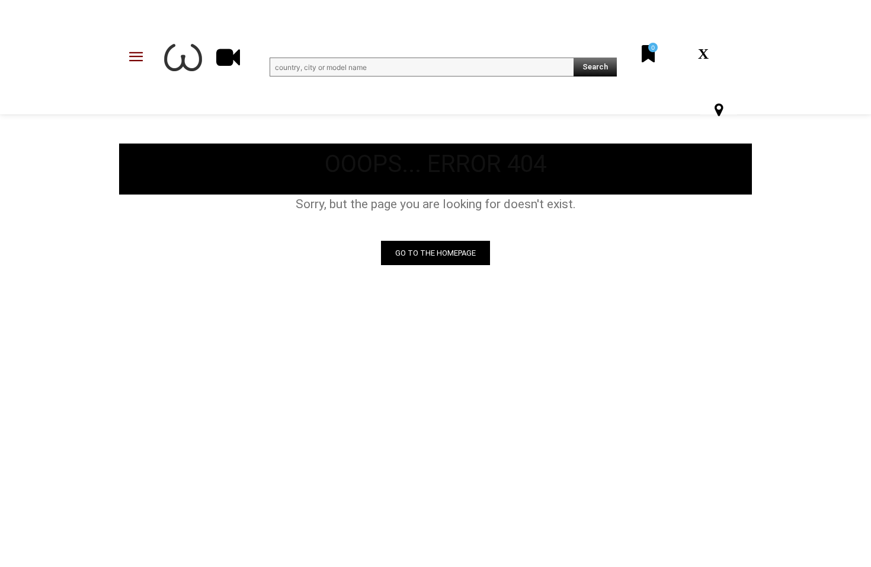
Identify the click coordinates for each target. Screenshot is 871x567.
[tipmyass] (183, 58)
